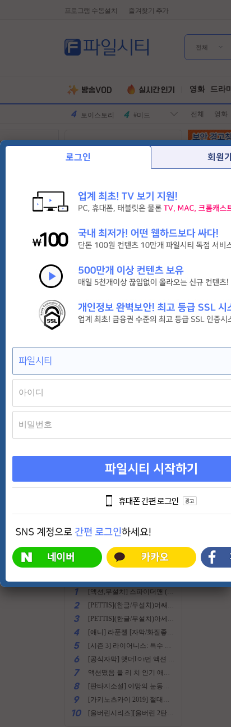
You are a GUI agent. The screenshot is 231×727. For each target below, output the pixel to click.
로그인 (78, 157)
